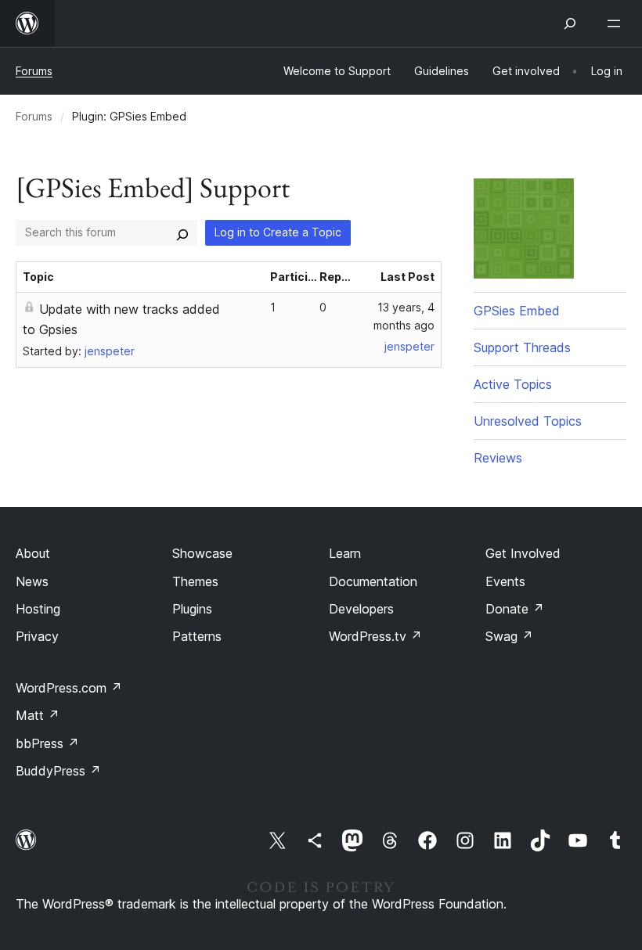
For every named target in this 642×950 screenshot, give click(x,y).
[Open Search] (570, 23)
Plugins (192, 609)
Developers (361, 609)
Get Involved (523, 553)
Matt (38, 715)
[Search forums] (182, 232)
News (32, 581)
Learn (345, 553)
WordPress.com (69, 688)
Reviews (498, 458)
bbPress (47, 743)
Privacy (37, 636)
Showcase (202, 553)
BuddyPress (58, 771)
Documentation (373, 581)
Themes (195, 581)
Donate (514, 609)
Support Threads (522, 347)
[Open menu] (617, 23)
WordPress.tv (375, 636)
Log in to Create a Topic (278, 232)
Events (505, 581)
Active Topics (513, 384)
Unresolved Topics (528, 421)
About (33, 553)
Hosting (38, 609)
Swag (509, 636)
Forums (34, 70)
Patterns (197, 636)
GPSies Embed (517, 310)
